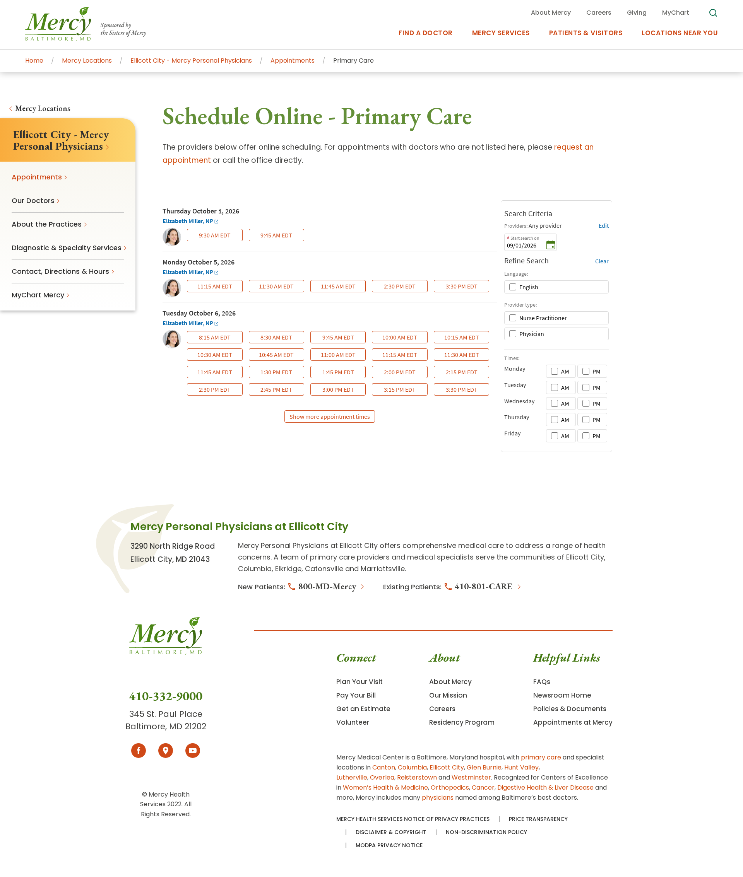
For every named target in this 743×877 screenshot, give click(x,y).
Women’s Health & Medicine (385, 787)
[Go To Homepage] (165, 652)
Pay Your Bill (356, 695)
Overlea (382, 777)
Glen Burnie (484, 767)
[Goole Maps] (165, 750)
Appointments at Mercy (573, 722)
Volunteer (352, 722)
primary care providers (350, 557)
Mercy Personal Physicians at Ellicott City (308, 545)
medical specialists (440, 557)
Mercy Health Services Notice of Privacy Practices (413, 819)
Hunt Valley (521, 767)
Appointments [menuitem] (37, 177)
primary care (541, 757)
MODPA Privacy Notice (389, 845)
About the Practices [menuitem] (47, 224)
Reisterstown (417, 777)
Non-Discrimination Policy (486, 832)
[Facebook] (138, 750)
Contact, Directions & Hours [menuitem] (60, 271)
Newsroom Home (562, 695)
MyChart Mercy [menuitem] (38, 295)
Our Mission (448, 695)
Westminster (471, 777)
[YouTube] (192, 750)
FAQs (541, 681)
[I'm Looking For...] (713, 13)
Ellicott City (447, 767)
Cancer (483, 787)
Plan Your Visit (359, 681)
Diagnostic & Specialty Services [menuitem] (67, 248)
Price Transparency (538, 819)
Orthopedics (450, 787)
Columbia (412, 767)
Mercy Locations (42, 108)
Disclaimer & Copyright (391, 832)
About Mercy (450, 681)
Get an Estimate (363, 708)
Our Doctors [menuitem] (33, 200)
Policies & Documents (569, 708)
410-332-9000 (165, 696)
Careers (442, 708)
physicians (438, 797)
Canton (383, 767)
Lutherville (351, 777)
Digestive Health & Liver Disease (545, 787)
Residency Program (462, 722)
